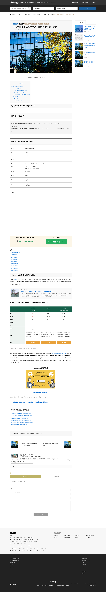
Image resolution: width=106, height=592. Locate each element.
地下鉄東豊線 (31, 433)
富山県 (28, 541)
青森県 (14, 537)
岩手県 (17, 537)
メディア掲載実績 (56, 585)
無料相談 (33, 342)
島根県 (31, 548)
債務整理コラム (13, 562)
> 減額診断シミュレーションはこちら (40, 392)
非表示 (21, 83)
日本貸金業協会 (85, 564)
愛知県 (14, 543)
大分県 (27, 550)
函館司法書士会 (14, 266)
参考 (15, 98)
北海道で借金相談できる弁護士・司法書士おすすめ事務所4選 (37, 291)
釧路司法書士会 (14, 270)
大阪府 (14, 546)
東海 (10, 543)
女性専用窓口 (67, 537)
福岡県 (16, 550)
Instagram (13, 584)
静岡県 (21, 543)
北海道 (21, 23)
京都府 (17, 546)
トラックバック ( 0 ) (56, 476)
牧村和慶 (31, 457)
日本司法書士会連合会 (86, 560)
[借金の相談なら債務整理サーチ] (53, 581)
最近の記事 (80, 22)
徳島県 (38, 548)
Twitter (10, 584)
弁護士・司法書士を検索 (14, 558)
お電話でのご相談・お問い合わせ (21, 94)
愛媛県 (46, 548)
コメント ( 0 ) (25, 476)
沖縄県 (43, 550)
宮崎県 (35, 550)
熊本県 (23, 550)
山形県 (28, 537)
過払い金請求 (33, 23)
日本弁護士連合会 (85, 558)
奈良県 (28, 546)
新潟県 (21, 541)
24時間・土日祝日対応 (90, 535)
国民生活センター (85, 571)
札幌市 (15, 279)
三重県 (25, 543)
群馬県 (33, 539)
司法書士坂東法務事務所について (18, 86)
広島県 (16, 548)
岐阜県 (17, 543)
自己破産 (40, 23)
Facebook (12, 584)
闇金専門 (55, 537)
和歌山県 (32, 546)
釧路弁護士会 (14, 261)
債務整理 (94, 2)
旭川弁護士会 (14, 259)
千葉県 (25, 539)
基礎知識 (11, 564)
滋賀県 (21, 546)
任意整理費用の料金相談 (14, 560)
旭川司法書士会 (14, 268)
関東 (10, 539)
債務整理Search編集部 (20, 433)
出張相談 (77, 537)
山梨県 (17, 541)
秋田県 (25, 537)
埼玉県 (22, 539)
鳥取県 (27, 548)
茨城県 (29, 539)
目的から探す (85, 2)
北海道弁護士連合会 (15, 252)
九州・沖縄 (12, 550)
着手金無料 (88, 537)
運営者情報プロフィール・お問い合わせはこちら (22, 463)
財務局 (83, 573)
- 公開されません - (16, 492)
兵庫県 (25, 546)
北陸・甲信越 (12, 541)
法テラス (83, 569)
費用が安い (56, 535)
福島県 (32, 537)
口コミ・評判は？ (16, 88)
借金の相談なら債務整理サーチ (89, 583)
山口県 (23, 548)
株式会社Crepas (47, 457)
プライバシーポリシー (52, 586)
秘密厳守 (77, 535)
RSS (15, 584)
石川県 (32, 541)
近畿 (10, 546)
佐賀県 (20, 550)
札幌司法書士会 (14, 263)
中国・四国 (12, 548)
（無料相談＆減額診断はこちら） (58, 353)
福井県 (35, 541)
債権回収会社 (12, 566)
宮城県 (21, 537)
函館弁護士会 (14, 257)
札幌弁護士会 (14, 254)
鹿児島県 (39, 550)
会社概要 (50, 585)
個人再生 (46, 23)
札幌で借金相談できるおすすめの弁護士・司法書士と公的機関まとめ (30, 402)
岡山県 (20, 548)
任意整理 (27, 23)
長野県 (24, 541)
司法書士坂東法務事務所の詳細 (19, 90)
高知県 (42, 548)
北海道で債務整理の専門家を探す (18, 100)
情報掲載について (64, 585)
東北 (10, 537)
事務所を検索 (75, 2)
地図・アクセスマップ (19, 92)
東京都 (14, 539)
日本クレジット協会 (85, 566)
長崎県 (31, 550)
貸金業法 (83, 562)
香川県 (35, 548)
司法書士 (15, 23)
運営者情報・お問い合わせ (42, 585)
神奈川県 (18, 539)
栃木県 (36, 539)
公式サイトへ (17, 96)
